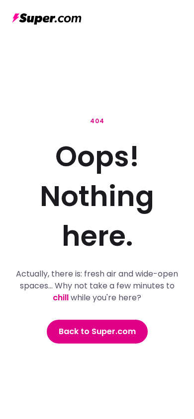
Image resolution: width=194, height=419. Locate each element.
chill (61, 297)
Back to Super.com (97, 331)
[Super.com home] (47, 19)
